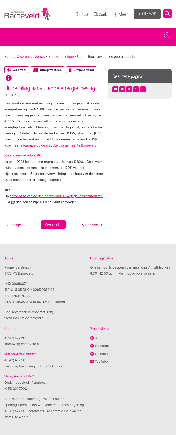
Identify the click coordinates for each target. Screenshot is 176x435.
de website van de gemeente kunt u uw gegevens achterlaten (56, 196)
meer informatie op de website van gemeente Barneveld (54, 145)
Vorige (15, 225)
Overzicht (53, 224)
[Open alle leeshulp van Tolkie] (9, 78)
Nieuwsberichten (61, 57)
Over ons (23, 57)
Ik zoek (100, 14)
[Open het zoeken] (167, 14)
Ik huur (83, 14)
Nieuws (39, 57)
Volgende (90, 225)
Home (8, 57)
